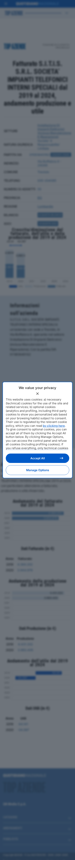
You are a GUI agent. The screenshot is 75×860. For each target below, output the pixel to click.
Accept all (37, 458)
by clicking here (54, 426)
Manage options (37, 470)
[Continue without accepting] (37, 393)
